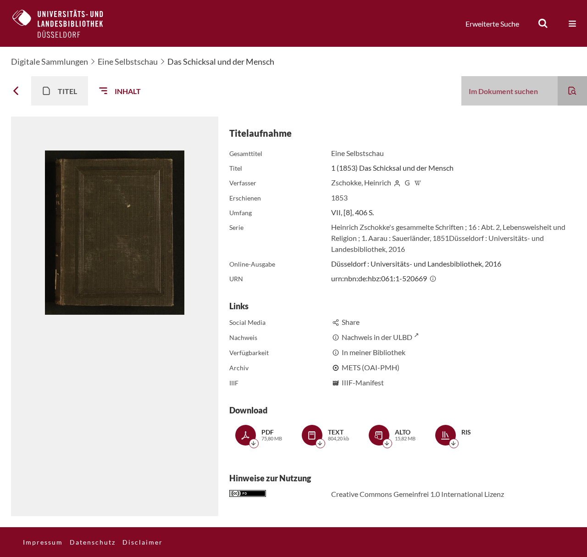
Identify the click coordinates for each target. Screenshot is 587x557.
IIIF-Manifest (363, 382)
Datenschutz (93, 542)
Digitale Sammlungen (49, 61)
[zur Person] (397, 182)
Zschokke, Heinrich (361, 182)
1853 (339, 197)
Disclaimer (142, 542)
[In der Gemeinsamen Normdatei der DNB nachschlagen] (407, 182)
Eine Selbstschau (128, 61)
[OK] (543, 23)
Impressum (43, 542)
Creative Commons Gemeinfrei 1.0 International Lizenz (417, 494)
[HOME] (65, 23)
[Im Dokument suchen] (572, 91)
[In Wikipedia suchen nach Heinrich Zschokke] (417, 182)
